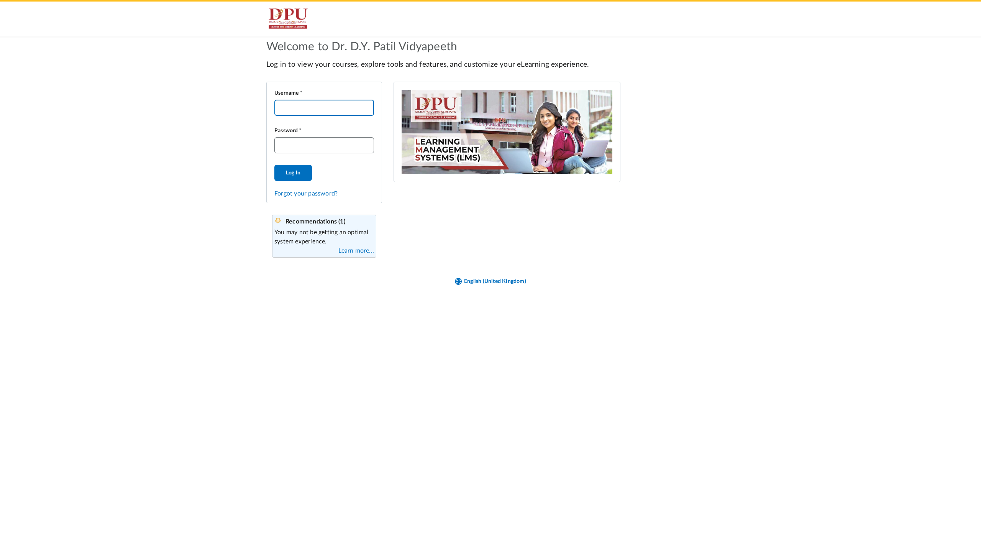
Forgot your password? (306, 194)
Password (286, 130)
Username (286, 93)
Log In (293, 173)
